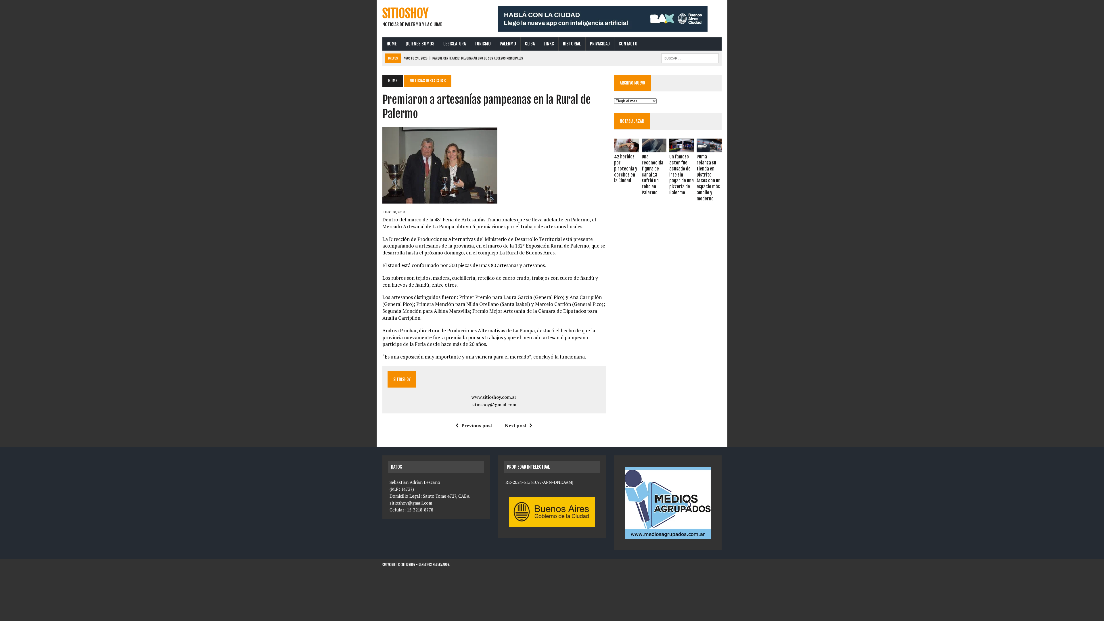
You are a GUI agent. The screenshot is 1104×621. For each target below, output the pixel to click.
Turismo (483, 44)
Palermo (508, 44)
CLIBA (530, 44)
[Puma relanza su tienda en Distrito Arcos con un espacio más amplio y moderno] (709, 148)
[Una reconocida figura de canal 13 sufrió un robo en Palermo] (654, 148)
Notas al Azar (632, 121)
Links (549, 44)
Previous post (476, 425)
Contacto (628, 44)
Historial (572, 44)
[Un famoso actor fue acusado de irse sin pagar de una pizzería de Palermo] (681, 148)
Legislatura (454, 44)
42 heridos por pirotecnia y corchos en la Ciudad (625, 168)
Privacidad (600, 44)
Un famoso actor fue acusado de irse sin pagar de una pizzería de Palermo (681, 174)
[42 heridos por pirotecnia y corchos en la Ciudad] (626, 148)
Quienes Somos (420, 44)
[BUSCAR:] (690, 58)
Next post (515, 425)
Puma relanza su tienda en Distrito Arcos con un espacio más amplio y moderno (708, 178)
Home (392, 44)
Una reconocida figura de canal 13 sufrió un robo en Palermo (652, 174)
